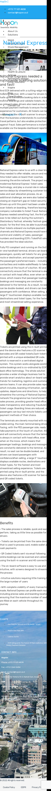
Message (5, 746)
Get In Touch (41, 761)
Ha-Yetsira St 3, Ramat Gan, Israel (24, 677)
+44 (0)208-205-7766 (17, 686)
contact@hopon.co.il (16, 672)
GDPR (23, 787)
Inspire (11, 87)
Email (3, 737)
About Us (13, 31)
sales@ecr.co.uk (14, 691)
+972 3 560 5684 (12, 667)
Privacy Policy (38, 787)
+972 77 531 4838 (16, 662)
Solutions (13, 34)
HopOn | (4, 1)
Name (4, 727)
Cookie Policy (9, 787)
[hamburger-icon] (30, 31)
